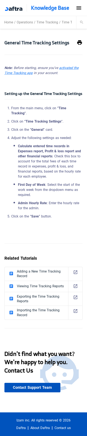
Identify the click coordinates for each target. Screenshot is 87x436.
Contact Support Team (32, 387)
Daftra (21, 428)
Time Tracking (47, 22)
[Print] (80, 42)
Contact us (62, 428)
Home (8, 22)
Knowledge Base (50, 8)
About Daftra (40, 428)
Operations (25, 22)
